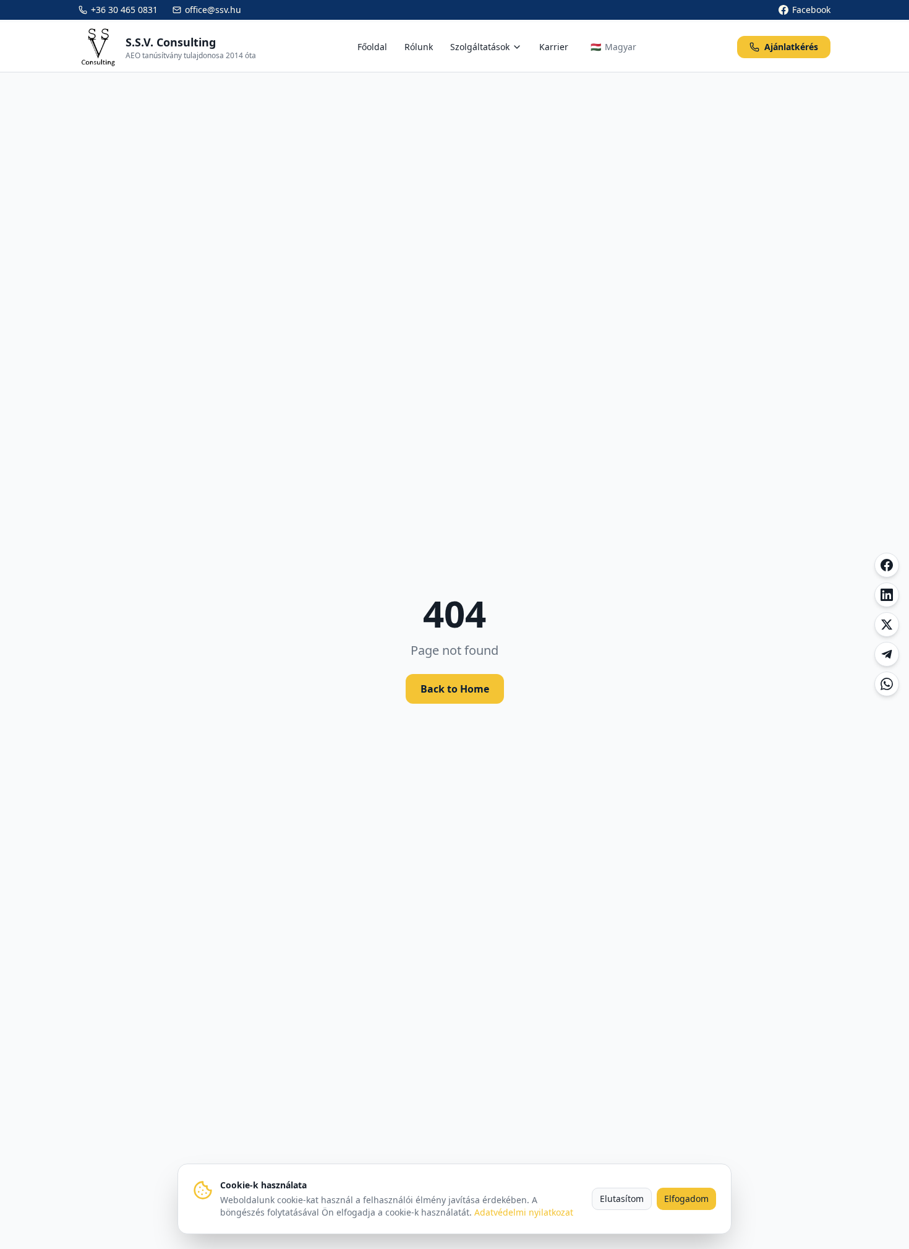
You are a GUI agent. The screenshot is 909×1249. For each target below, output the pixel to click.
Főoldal (372, 47)
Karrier (553, 47)
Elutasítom (622, 1198)
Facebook (811, 9)
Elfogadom (686, 1198)
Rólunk (418, 47)
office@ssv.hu (213, 9)
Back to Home (454, 689)
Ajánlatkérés (791, 47)
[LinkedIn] (886, 594)
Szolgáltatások (480, 47)
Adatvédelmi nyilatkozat (523, 1212)
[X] (886, 624)
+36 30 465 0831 (124, 9)
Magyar (613, 47)
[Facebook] (886, 565)
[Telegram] (886, 654)
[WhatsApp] (886, 684)
